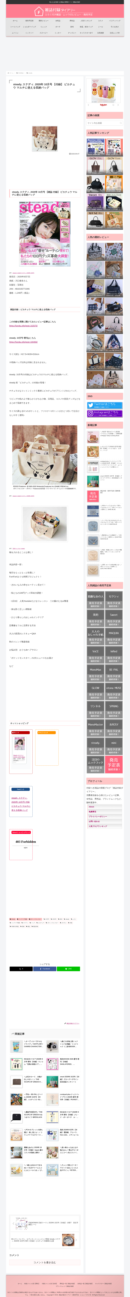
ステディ (25, 923)
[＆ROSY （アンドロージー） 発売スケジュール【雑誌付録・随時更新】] (114, 728)
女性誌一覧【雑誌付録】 (85, 1283)
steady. (13, 919)
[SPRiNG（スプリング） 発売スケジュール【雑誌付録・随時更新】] (114, 710)
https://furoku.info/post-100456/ (23, 342)
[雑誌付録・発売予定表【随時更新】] (114, 764)
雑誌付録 (35, 926)
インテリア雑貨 (23, 919)
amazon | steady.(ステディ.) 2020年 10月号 (23, 273)
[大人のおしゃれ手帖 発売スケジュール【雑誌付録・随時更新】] (95, 636)
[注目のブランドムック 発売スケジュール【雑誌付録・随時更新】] (95, 764)
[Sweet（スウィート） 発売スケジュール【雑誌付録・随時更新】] (114, 618)
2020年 (54, 919)
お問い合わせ (94, 821)
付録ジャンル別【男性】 (32, 1283)
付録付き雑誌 (15, 926)
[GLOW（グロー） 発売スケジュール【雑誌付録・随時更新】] (95, 691)
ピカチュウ (41, 923)
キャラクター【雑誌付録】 (103, 1283)
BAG (61, 919)
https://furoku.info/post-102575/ (23, 326)
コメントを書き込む (45, 1262)
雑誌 (29, 926)
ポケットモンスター (35, 919)
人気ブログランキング (98, 826)
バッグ (33, 923)
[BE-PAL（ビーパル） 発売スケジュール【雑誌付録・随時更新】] (114, 673)
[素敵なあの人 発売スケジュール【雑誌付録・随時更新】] (95, 600)
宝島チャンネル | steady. (19, 548)
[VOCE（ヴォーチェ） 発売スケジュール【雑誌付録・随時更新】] (95, 655)
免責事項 (92, 812)
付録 (71, 923)
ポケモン (64, 923)
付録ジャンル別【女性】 (50, 1283)
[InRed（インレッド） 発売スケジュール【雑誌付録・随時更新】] (114, 655)
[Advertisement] (65, 53)
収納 (23, 926)
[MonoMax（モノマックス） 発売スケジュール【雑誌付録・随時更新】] (95, 673)
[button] (121, 123)
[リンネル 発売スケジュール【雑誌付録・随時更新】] (95, 710)
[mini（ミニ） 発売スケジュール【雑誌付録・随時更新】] (114, 746)
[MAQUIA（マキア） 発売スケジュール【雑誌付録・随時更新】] (114, 636)
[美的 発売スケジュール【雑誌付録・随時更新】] (95, 618)
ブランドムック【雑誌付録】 (65, 1286)
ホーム (20, 1283)
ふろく (74, 919)
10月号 (47, 919)
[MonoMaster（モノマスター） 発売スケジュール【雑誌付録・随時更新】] (95, 728)
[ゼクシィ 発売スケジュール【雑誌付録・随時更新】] (114, 600)
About (91, 807)
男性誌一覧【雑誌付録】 (67, 1283)
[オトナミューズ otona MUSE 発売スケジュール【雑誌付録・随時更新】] (114, 691)
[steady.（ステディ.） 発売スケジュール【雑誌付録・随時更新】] (95, 746)
